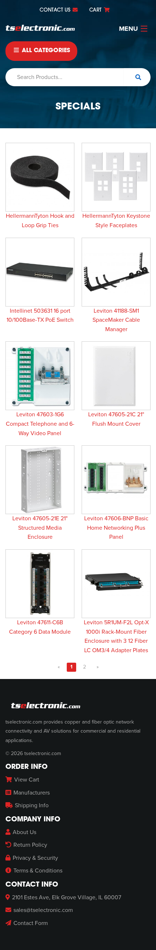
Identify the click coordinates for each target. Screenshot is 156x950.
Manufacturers (31, 792)
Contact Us (56, 10)
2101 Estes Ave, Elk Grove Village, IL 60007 (66, 897)
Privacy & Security (35, 858)
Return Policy (30, 845)
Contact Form (30, 923)
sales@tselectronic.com (43, 910)
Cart (96, 10)
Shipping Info (32, 805)
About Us (24, 832)
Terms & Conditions (37, 870)
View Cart (26, 779)
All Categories (45, 51)
